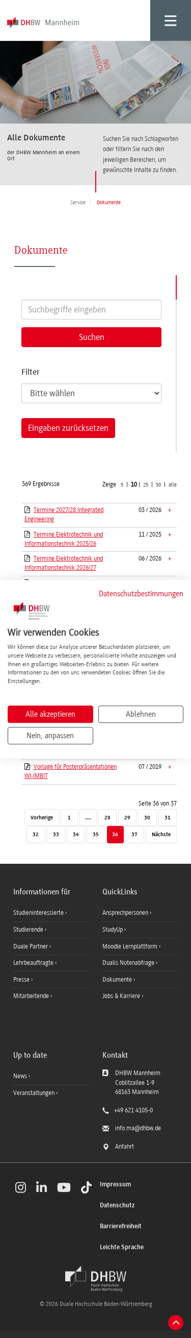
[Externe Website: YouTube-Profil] (64, 1187)
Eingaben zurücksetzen (68, 428)
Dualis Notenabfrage (129, 962)
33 (56, 835)
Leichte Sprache (122, 1247)
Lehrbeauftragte (34, 962)
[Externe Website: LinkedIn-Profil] (41, 1187)
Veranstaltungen (33, 1093)
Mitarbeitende (31, 996)
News (20, 1076)
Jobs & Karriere (122, 996)
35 (96, 835)
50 (158, 484)
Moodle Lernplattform (130, 946)
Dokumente (117, 979)
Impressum (115, 1184)
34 (76, 835)
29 (127, 818)
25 (145, 484)
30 (147, 818)
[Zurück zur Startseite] (95, 1279)
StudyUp (113, 929)
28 (107, 818)
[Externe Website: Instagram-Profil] (20, 1187)
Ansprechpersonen (126, 912)
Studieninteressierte (39, 912)
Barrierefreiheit (121, 1226)
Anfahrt (124, 1146)
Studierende (29, 929)
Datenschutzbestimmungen (141, 593)
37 (134, 835)
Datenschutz (117, 1205)
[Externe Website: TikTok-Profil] (86, 1187)
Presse (22, 979)
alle (173, 484)
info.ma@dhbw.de (138, 1128)
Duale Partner (31, 946)
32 (36, 835)
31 (168, 818)
